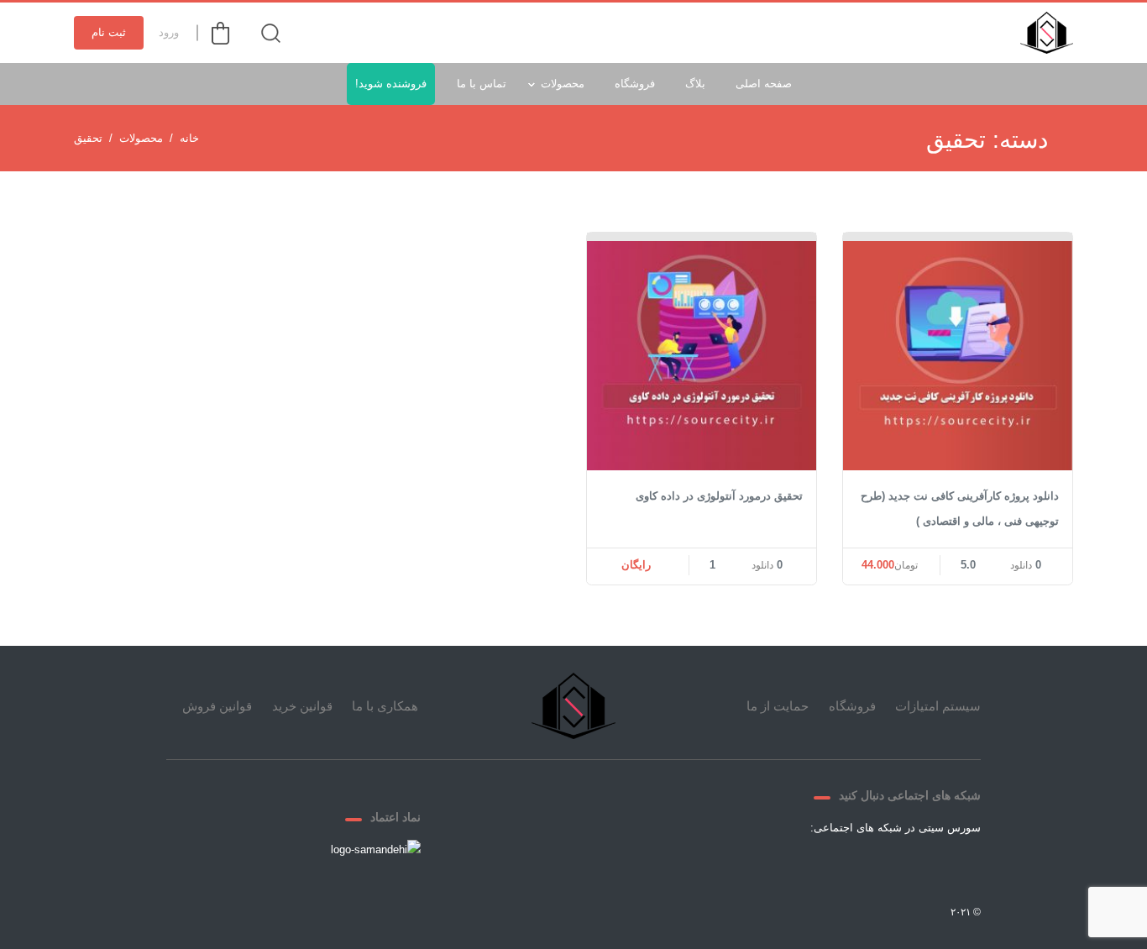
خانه (189, 138)
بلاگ (695, 83)
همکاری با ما (385, 706)
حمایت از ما (777, 706)
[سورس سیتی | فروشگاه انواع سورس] (1046, 33)
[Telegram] (873, 867)
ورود (169, 32)
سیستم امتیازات (938, 706)
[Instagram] (833, 867)
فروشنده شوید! (391, 83)
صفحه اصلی (764, 83)
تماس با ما (481, 83)
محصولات (562, 83)
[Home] (573, 706)
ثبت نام (109, 32)
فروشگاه (635, 83)
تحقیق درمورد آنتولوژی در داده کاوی (719, 496)
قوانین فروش (217, 706)
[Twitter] (913, 867)
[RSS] (793, 867)
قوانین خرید (302, 706)
